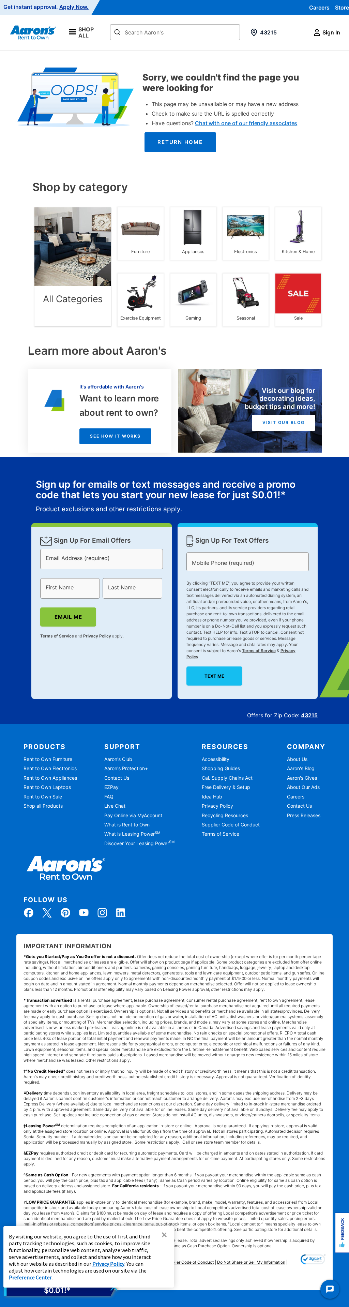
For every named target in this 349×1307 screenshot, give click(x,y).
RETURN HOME (180, 142)
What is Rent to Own (127, 824)
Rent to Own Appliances (50, 778)
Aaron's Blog (301, 768)
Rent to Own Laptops (47, 787)
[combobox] (175, 32)
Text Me (214, 676)
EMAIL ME (68, 617)
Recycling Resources (225, 815)
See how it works (115, 436)
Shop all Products (43, 806)
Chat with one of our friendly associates (246, 123)
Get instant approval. (46, 7)
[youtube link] (84, 913)
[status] (174, 496)
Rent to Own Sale (43, 796)
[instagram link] (102, 913)
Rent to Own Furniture (48, 759)
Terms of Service (57, 635)
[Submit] (117, 32)
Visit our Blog (283, 422)
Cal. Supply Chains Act (227, 778)
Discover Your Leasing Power (139, 843)
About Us (297, 759)
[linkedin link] (121, 913)
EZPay (111, 787)
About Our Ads (303, 787)
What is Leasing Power (132, 834)
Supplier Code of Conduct (231, 824)
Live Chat (114, 806)
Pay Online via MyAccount (133, 815)
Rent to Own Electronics (50, 768)
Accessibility (215, 759)
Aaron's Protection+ (126, 768)
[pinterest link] (65, 913)
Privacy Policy (97, 635)
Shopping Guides (221, 768)
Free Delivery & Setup (226, 787)
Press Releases (303, 815)
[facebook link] (29, 913)
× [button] (164, 1235)
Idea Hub (212, 796)
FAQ (108, 796)
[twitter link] (47, 913)
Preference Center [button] (30, 1277)
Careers (319, 7)
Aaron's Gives (302, 778)
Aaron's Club (118, 759)
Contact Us (116, 778)
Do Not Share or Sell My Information (251, 1262)
